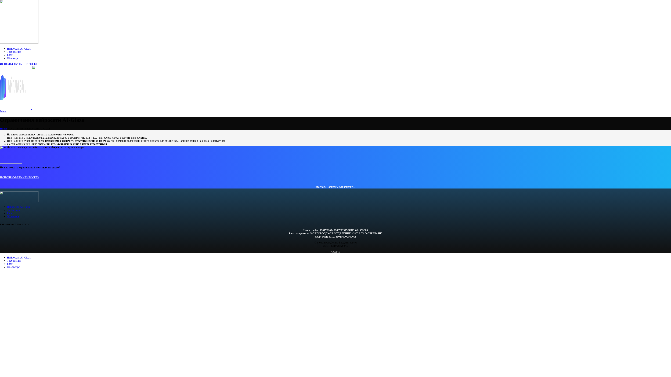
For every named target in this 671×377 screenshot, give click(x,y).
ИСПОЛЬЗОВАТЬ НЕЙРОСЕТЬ (19, 63)
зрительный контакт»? (342, 186)
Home (3, 128)
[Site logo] (19, 42)
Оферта (335, 251)
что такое (321, 186)
